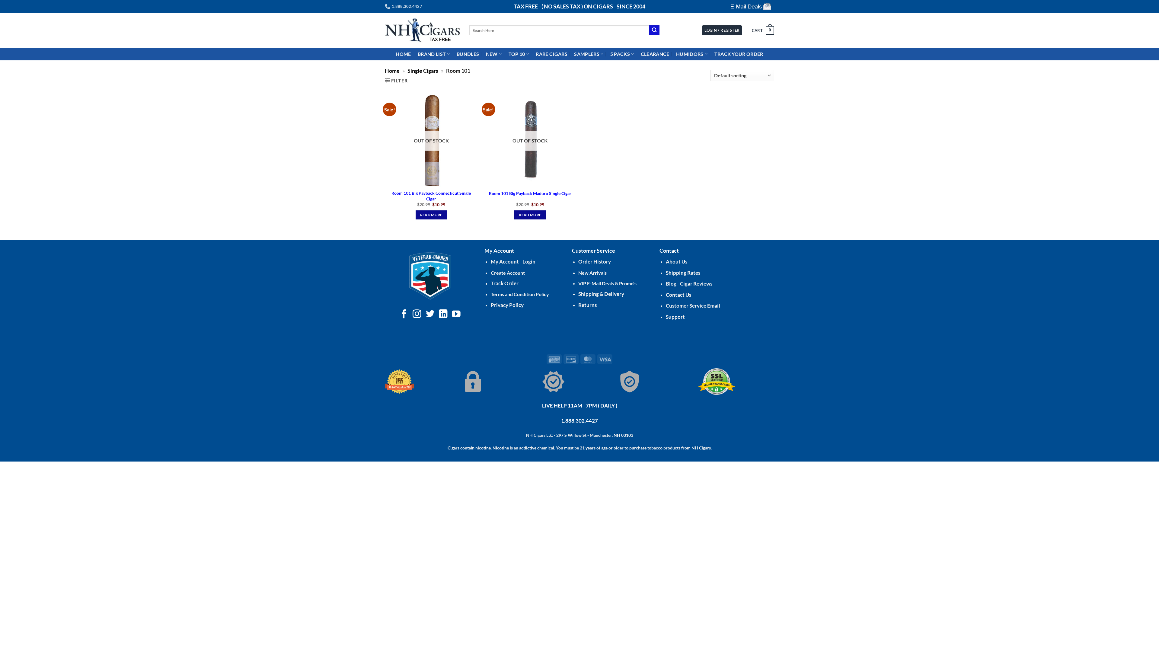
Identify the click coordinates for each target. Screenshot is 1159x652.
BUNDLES (468, 54)
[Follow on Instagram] (417, 314)
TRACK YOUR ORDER (738, 54)
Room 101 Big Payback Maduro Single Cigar (530, 193)
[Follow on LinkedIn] (443, 314)
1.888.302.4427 (579, 420)
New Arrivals (592, 273)
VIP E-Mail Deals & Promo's (607, 283)
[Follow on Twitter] (430, 314)
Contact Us (678, 295)
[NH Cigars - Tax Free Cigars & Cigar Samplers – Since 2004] (422, 30)
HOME (403, 54)
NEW (492, 54)
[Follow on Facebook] (404, 314)
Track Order (505, 283)
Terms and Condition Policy (520, 294)
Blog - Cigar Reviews (689, 283)
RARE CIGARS (551, 54)
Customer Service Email (693, 305)
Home (392, 70)
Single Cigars (422, 70)
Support (675, 317)
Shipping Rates (683, 273)
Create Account (508, 273)
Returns (587, 305)
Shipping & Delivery (601, 294)
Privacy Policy (507, 305)
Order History (594, 261)
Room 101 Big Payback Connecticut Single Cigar (431, 195)
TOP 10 (517, 54)
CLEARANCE (655, 54)
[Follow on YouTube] (456, 314)
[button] (763, 30)
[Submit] (654, 30)
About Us (676, 261)
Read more (431, 215)
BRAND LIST (432, 54)
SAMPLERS (586, 54)
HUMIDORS (690, 54)
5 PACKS (620, 54)
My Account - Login (513, 261)
